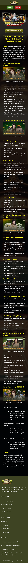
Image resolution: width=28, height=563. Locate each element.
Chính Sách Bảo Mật (7, 501)
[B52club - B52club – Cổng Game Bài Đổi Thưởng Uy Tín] (14, 2)
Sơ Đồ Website (6, 512)
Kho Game (5, 525)
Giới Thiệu (5, 521)
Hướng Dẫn (5, 532)
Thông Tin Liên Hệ (7, 504)
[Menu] (26, 3)
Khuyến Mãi (5, 528)
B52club (23, 561)
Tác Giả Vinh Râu (6, 508)
